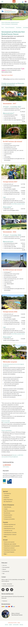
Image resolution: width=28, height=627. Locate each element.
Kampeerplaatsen (8, 515)
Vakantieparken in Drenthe (10, 532)
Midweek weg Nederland (9, 524)
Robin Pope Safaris (8, 499)
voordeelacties (6, 422)
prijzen (10, 624)
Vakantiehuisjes (7, 507)
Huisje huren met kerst (9, 548)
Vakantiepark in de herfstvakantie (11, 546)
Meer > (5, 536)
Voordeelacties (7, 493)
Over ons (4, 565)
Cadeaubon (6, 495)
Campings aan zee (8, 530)
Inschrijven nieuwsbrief (7, 585)
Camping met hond (8, 526)
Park (2, 27)
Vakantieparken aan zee (9, 528)
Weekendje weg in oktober (10, 544)
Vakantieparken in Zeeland (10, 534)
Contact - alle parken (7, 583)
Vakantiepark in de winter (10, 550)
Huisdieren (6, 497)
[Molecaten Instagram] (7, 589)
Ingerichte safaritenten (9, 511)
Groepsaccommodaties (9, 519)
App (3, 573)
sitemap (21, 624)
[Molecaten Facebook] (2, 589)
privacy (6, 624)
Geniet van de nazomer (9, 542)
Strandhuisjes (7, 513)
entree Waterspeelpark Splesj (18, 203)
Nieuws (4, 569)
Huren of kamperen (9, 27)
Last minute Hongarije (9, 552)
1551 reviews (6, 466)
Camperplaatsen (8, 517)
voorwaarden (16, 624)
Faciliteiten (18, 27)
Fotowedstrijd (5, 571)
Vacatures (4, 600)
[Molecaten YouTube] (11, 589)
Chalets (5, 509)
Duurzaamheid (5, 567)
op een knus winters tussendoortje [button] (14, 79)
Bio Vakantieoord (8, 501)
